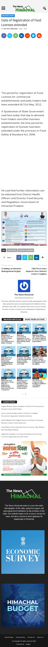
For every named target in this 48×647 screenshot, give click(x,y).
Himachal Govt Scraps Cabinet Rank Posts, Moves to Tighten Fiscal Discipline (39, 361)
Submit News (9, 637)
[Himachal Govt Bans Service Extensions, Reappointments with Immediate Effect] (8, 351)
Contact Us (31, 637)
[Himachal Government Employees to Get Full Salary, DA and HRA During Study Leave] (24, 328)
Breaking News (8, 15)
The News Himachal (10, 29)
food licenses (12, 250)
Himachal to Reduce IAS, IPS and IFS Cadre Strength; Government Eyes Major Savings (7, 339)
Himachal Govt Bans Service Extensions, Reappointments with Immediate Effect (7, 361)
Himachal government (26, 250)
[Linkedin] (21, 35)
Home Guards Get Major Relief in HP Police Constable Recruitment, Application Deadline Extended (19, 414)
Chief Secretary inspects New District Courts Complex (36, 271)
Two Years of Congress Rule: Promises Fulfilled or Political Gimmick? (39, 384)
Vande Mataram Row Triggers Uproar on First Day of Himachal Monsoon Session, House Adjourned (22, 421)
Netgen (28, 644)
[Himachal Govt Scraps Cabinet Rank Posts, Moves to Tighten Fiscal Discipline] (39, 351)
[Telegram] (33, 35)
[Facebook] (3, 35)
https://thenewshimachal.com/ (24, 298)
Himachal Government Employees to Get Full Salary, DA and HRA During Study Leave (24, 339)
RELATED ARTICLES (12, 319)
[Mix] (39, 35)
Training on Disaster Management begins (11, 269)
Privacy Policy (20, 637)
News (4, 333)
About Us (40, 637)
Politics (35, 378)
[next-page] (25, 394)
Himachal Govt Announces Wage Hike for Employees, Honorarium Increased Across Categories (7, 385)
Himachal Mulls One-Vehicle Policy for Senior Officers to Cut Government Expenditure (39, 338)
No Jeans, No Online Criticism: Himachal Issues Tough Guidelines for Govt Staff (24, 361)
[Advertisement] (24, 66)
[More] (42, 257)
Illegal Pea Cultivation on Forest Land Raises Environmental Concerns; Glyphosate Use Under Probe (21, 435)
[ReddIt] (27, 35)
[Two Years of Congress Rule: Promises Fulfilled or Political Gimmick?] (39, 374)
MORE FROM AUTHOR (34, 319)
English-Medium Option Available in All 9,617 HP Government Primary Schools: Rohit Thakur (22, 407)
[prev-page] (22, 394)
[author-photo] (24, 286)
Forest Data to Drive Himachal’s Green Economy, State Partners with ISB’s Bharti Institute (22, 428)
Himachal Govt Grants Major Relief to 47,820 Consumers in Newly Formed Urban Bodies (22, 384)
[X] (9, 35)
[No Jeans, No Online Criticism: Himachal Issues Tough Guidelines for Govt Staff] (24, 351)
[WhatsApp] (15, 35)
